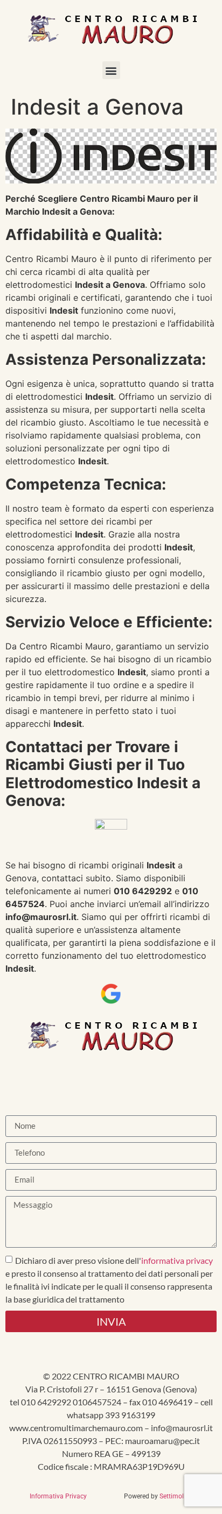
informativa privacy (177, 1260)
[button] (111, 70)
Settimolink (175, 1496)
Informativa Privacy (61, 1496)
